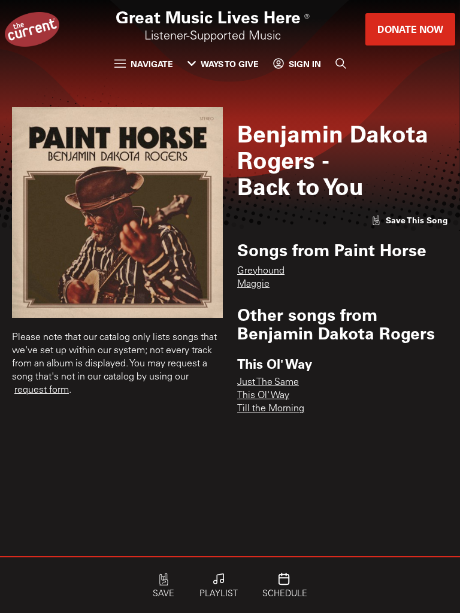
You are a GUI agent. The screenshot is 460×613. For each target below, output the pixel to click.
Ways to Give (230, 63)
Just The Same (268, 382)
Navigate (152, 63)
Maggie (253, 284)
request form (41, 390)
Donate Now (410, 29)
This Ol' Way (263, 395)
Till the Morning (270, 409)
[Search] (341, 63)
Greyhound (261, 271)
